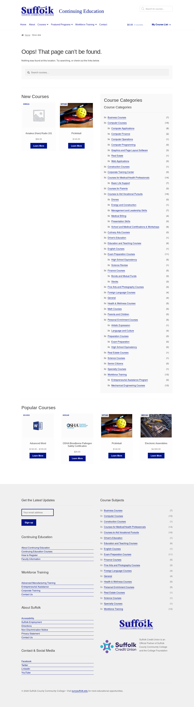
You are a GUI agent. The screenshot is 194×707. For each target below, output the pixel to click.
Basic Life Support (120, 183)
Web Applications (120, 161)
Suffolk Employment (31, 622)
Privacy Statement (30, 633)
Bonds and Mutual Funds (123, 276)
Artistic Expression (120, 325)
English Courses (116, 248)
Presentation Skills (120, 221)
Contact (103, 24)
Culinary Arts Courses (119, 232)
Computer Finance (120, 133)
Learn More (38, 145)
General (112, 297)
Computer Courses (117, 122)
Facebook (26, 661)
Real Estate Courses (118, 352)
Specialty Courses (117, 369)
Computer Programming (123, 144)
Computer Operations (122, 139)
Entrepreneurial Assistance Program (129, 379)
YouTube (26, 672)
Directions (26, 625)
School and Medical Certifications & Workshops (135, 226)
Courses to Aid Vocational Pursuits (125, 194)
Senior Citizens (115, 363)
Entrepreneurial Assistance (35, 586)
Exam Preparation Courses (121, 254)
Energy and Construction (123, 204)
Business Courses (117, 117)
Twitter (24, 665)
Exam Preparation (120, 341)
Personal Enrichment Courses (123, 319)
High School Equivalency (124, 259)
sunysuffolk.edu (80, 690)
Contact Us (27, 594)
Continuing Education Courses (36, 551)
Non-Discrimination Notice (34, 629)
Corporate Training (30, 590)
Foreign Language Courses (121, 292)
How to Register (29, 555)
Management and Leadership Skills (129, 210)
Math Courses (115, 308)
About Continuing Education (35, 547)
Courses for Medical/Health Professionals (128, 177)
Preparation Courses (118, 336)
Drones (115, 199)
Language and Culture (122, 330)
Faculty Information (30, 559)
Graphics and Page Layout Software (129, 150)
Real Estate (117, 155)
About (32, 24)
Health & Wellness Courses (121, 303)
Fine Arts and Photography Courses (126, 286)
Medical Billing (118, 215)
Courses (41, 24)
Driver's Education (117, 237)
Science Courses (116, 358)
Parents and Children (118, 314)
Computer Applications (122, 128)
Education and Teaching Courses (124, 243)
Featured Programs (60, 24)
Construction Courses (119, 166)
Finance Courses (116, 270)
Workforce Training (84, 24)
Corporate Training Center (121, 172)
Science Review (119, 265)
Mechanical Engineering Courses (128, 385)
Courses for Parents (118, 188)
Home (23, 24)
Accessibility (27, 618)
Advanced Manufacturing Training (38, 582)
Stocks (114, 281)
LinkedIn (25, 668)
